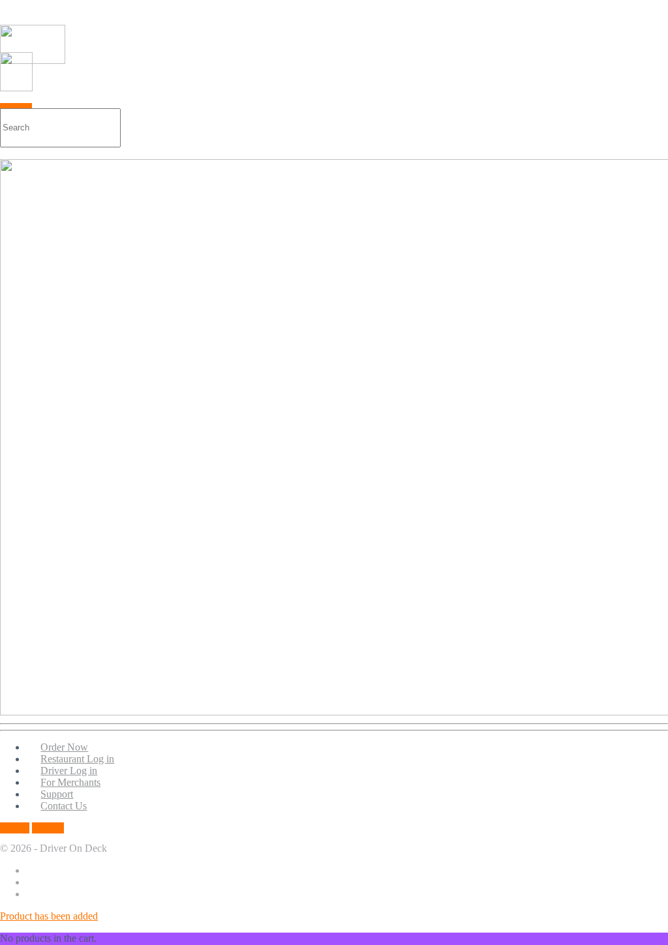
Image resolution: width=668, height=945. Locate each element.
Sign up (48, 827)
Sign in (14, 827)
